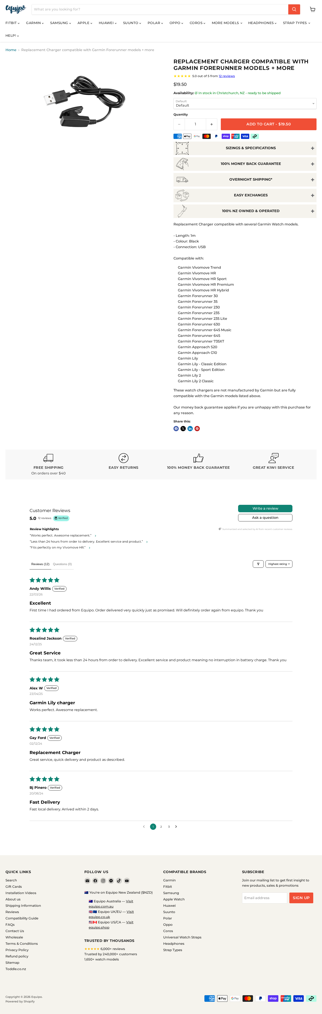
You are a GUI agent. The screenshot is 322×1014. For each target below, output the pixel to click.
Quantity (180, 114)
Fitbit (11, 23)
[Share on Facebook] (176, 428)
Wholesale (14, 937)
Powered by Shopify (20, 1001)
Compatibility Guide (21, 918)
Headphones (261, 23)
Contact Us (14, 931)
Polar (154, 23)
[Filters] (258, 564)
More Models (226, 23)
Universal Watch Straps (182, 937)
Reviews (12, 912)
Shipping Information (23, 905)
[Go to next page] (177, 827)
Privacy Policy (16, 950)
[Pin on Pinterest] (197, 428)
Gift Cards (13, 886)
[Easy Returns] (123, 464)
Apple (84, 23)
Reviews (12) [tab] (40, 564)
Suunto (131, 23)
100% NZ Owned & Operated (251, 211)
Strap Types (295, 23)
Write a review (265, 508)
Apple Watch (174, 899)
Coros (196, 23)
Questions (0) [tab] (62, 564)
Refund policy (16, 956)
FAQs (10, 924)
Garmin (34, 23)
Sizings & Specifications (251, 148)
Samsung (59, 23)
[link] (245, 76)
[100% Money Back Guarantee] (198, 464)
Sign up (301, 898)
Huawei (107, 23)
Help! (11, 35)
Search (11, 880)
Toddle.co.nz (15, 969)
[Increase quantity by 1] (211, 124)
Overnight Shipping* (250, 179)
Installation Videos (20, 893)
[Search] (294, 9)
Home (10, 50)
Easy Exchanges (251, 195)
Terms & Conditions (21, 943)
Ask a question (265, 518)
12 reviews (227, 76)
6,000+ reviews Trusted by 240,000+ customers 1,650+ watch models (110, 954)
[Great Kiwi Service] (273, 464)
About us (13, 899)
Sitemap (12, 962)
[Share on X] (183, 428)
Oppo (175, 23)
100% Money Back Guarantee (251, 164)
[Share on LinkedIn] (190, 428)
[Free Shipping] (48, 464)
